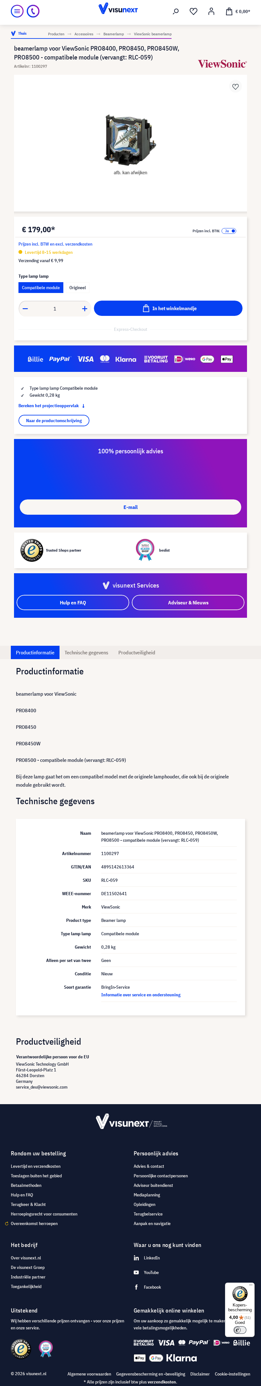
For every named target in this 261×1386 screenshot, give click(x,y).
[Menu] (17, 11)
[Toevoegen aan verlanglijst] (235, 86)
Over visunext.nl (26, 1258)
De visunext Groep (28, 1267)
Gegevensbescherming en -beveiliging (150, 1374)
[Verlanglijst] (193, 11)
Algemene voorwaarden (89, 1374)
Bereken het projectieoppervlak (49, 405)
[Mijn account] (211, 11)
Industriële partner (28, 1277)
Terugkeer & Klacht (28, 1204)
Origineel (77, 287)
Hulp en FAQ (22, 1195)
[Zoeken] (176, 11)
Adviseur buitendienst (153, 1185)
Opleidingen (144, 1204)
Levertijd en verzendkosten (35, 1166)
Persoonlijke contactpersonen (161, 1176)
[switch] (240, 1330)
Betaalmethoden (26, 1185)
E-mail (130, 507)
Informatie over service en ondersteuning (140, 995)
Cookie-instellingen (232, 1374)
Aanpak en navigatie (152, 1223)
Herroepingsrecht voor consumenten (44, 1214)
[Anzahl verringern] (25, 309)
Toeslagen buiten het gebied (36, 1176)
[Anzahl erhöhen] (85, 309)
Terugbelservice (148, 1214)
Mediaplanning (147, 1195)
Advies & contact (149, 1166)
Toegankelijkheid (26, 1286)
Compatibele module (41, 287)
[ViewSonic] (222, 64)
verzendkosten (162, 1382)
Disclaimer (200, 1374)
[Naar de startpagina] (131, 11)
